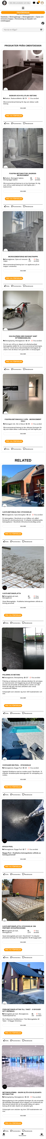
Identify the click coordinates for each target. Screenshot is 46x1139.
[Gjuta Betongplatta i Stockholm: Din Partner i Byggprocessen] (23, 920)
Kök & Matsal (20, 424)
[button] (23, 8)
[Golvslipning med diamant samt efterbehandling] (23, 330)
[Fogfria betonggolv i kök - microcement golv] (23, 413)
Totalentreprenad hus (9, 1015)
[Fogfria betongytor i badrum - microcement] (23, 167)
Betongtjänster (28, 17)
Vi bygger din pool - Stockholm (16, 765)
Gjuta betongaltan (20, 515)
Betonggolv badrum (17, 178)
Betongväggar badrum (10, 180)
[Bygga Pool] (23, 841)
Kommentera (17, 123)
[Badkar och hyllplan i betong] (23, 90)
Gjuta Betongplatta (11, 593)
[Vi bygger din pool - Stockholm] (23, 759)
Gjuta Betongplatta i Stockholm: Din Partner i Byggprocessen (19, 927)
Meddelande (29, 123)
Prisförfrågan (23, 12)
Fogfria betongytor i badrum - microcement (23, 174)
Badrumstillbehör (16, 98)
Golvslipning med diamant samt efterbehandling (23, 337)
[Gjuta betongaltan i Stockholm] (23, 506)
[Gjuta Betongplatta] (23, 587)
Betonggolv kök (10, 424)
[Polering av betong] (23, 669)
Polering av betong (11, 675)
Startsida (4, 17)
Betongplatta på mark (11, 596)
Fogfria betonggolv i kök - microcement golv (23, 420)
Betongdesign (15, 17)
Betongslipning (10, 341)
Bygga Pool (18, 768)
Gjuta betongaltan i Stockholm (16, 512)
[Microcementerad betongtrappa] (23, 251)
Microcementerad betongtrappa (23, 257)
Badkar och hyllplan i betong (23, 95)
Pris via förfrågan (14, 116)
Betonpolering (18, 677)
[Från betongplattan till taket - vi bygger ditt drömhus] (23, 1003)
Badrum (7, 98)
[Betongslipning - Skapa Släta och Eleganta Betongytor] (23, 1086)
